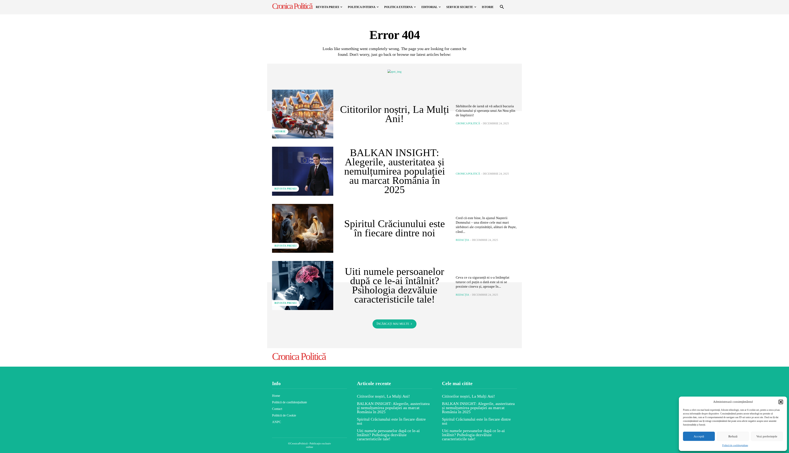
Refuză (732, 436)
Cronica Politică (468, 123)
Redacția (462, 239)
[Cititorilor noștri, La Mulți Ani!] (302, 114)
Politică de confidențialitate (735, 445)
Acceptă (699, 436)
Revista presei (285, 188)
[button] (781, 402)
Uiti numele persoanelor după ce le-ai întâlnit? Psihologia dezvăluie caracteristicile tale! (394, 285)
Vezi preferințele (766, 436)
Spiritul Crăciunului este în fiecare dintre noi (394, 228)
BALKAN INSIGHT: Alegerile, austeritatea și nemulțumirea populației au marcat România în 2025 (394, 171)
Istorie (280, 131)
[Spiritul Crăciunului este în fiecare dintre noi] (302, 228)
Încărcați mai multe (393, 323)
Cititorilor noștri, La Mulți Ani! (394, 114)
